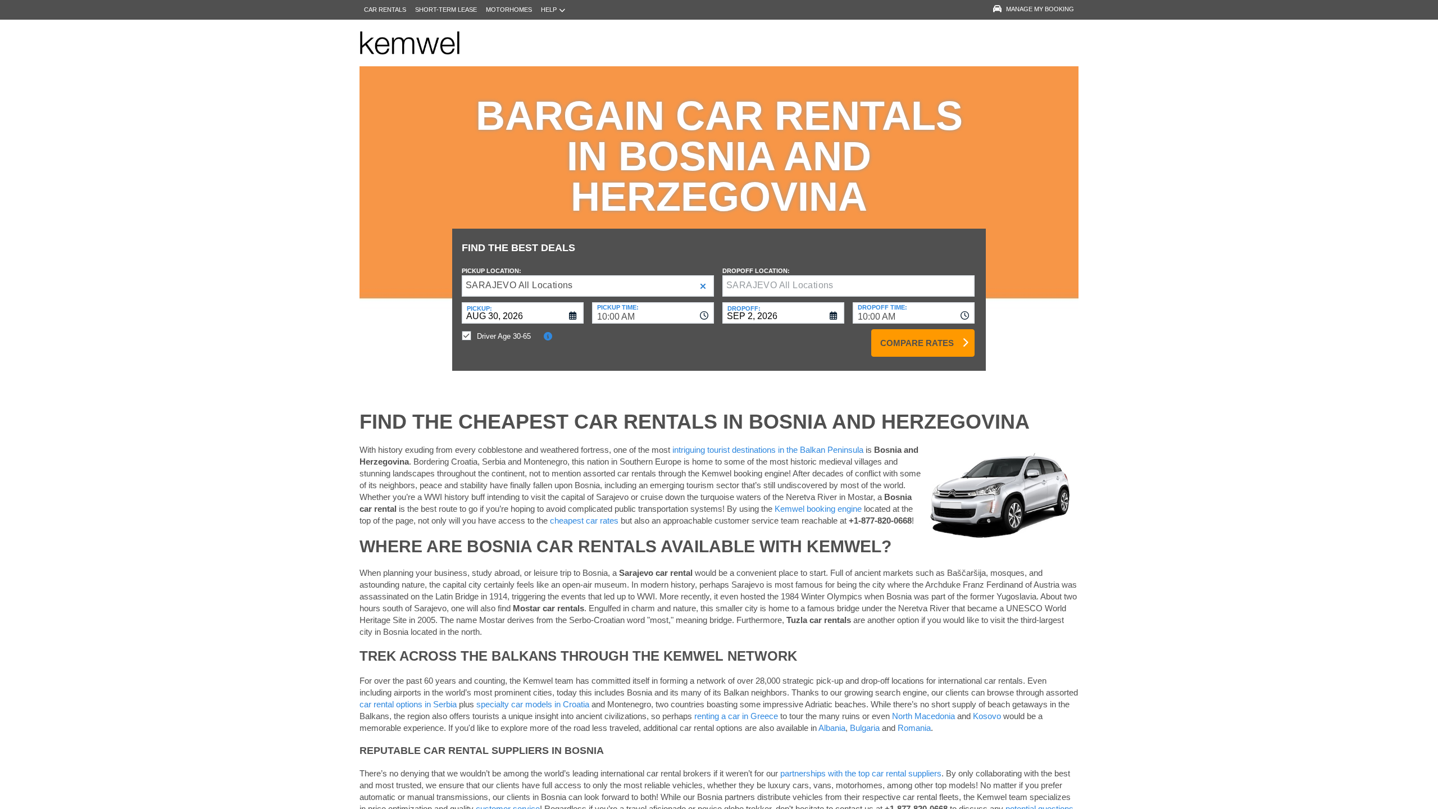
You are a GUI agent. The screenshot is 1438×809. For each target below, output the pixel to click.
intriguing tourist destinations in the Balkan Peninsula (767, 450)
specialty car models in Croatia (532, 704)
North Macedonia (923, 716)
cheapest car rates (584, 520)
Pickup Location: (491, 270)
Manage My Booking (1040, 9)
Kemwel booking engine (818, 508)
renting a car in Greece (736, 716)
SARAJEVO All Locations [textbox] (519, 285)
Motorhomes (509, 9)
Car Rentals (385, 9)
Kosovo (987, 716)
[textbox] (848, 286)
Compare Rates (917, 343)
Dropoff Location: (756, 270)
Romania (914, 728)
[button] (703, 286)
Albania (831, 728)
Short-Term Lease (446, 9)
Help (549, 9)
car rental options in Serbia (408, 704)
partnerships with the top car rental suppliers (860, 773)
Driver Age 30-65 (504, 336)
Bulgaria (865, 728)
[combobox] (653, 312)
